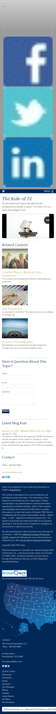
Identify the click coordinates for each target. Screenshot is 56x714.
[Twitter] (6, 666)
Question (6, 392)
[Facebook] (3, 666)
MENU (47, 191)
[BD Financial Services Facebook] (28, 85)
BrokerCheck (15, 490)
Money (5, 690)
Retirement (7, 675)
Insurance (6, 684)
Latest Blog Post (14, 423)
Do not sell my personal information (36, 540)
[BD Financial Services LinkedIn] (28, 186)
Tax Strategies (8, 687)
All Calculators (8, 702)
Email (4, 382)
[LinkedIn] (8, 666)
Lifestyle (5, 693)
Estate (4, 681)
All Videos (6, 699)
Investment (7, 678)
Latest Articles (8, 696)
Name (4, 373)
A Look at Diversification (17, 342)
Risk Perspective (12, 308)
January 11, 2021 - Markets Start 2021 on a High (27, 431)
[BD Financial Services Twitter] (28, 136)
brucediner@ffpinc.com (12, 472)
